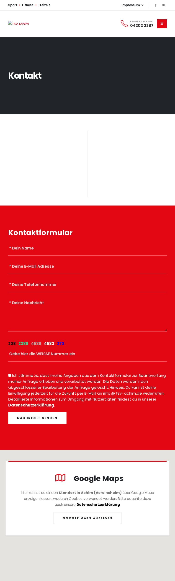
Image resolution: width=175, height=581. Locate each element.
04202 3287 (141, 25)
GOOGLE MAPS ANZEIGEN (88, 518)
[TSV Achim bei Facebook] (156, 5)
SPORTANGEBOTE (34, 186)
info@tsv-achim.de (135, 162)
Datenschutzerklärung (31, 405)
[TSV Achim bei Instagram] (163, 5)
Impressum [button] (131, 5)
